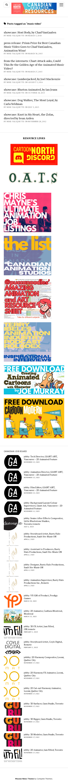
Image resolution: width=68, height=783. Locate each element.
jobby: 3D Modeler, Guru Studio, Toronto (44, 734)
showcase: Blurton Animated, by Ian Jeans (30, 89)
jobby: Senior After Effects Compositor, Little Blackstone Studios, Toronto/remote (43, 521)
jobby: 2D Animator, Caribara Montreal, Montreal (43, 612)
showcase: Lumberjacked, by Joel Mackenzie (32, 79)
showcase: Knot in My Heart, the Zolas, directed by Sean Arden (29, 116)
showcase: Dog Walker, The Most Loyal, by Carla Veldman (31, 102)
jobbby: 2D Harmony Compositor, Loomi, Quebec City (44, 659)
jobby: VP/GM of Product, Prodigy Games (41, 597)
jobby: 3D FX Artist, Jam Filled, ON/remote (39, 628)
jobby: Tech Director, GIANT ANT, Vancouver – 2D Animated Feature (40, 458)
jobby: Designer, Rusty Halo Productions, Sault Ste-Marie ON (44, 566)
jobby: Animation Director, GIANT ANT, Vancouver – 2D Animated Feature (43, 473)
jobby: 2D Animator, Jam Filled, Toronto (43, 749)
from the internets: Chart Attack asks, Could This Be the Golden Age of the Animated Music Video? (34, 64)
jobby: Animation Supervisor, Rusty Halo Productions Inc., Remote (44, 581)
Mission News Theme (24, 778)
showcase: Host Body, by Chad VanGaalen (30, 32)
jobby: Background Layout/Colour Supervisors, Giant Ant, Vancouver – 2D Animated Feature (43, 505)
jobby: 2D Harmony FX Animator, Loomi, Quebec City (43, 674)
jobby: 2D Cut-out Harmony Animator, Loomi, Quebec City (42, 689)
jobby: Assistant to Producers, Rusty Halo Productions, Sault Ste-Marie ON (43, 550)
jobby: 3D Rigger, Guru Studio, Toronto (43, 719)
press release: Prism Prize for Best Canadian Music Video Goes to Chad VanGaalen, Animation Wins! (32, 46)
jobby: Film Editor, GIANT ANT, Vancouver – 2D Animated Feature (40, 489)
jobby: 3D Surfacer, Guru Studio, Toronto (43, 703)
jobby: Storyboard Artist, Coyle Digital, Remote (43, 643)
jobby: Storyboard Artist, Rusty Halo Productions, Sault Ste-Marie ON (42, 535)
